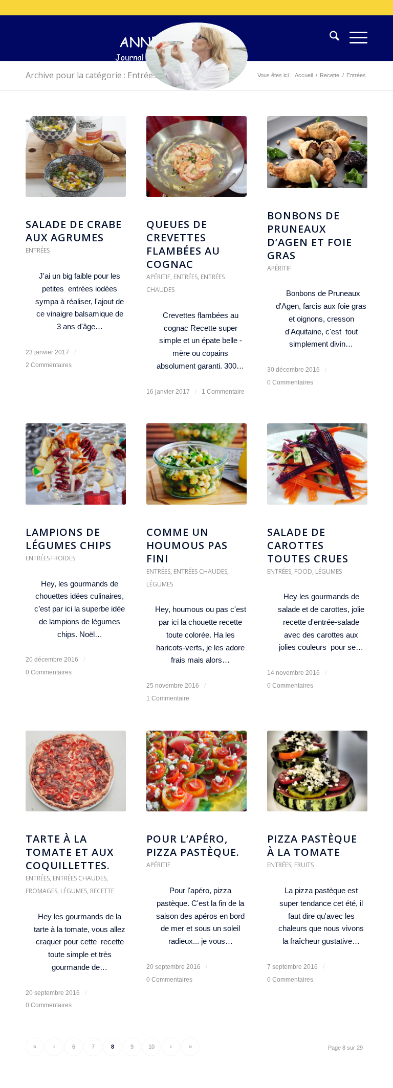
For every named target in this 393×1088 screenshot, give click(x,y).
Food (303, 571)
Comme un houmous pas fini (187, 545)
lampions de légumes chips (69, 538)
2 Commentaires (49, 365)
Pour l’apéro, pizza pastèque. (192, 845)
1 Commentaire (223, 391)
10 (151, 1047)
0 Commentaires (290, 382)
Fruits (304, 864)
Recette (102, 891)
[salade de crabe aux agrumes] (76, 162)
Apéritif (158, 277)
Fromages (41, 891)
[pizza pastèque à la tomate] (317, 776)
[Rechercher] (329, 38)
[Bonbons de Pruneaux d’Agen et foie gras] (317, 157)
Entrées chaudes (200, 571)
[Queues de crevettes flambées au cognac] (196, 162)
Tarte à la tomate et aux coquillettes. (70, 852)
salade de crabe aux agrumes (74, 230)
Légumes (159, 584)
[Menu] (353, 38)
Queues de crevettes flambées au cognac (183, 244)
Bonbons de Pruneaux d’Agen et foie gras (309, 235)
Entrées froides (50, 558)
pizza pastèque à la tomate (312, 845)
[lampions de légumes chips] (76, 469)
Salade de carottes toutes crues (307, 545)
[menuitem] (329, 38)
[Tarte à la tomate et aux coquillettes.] (76, 776)
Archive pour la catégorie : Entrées (91, 75)
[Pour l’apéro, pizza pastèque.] (196, 776)
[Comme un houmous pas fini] (196, 469)
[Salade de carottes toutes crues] (317, 468)
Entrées (38, 250)
